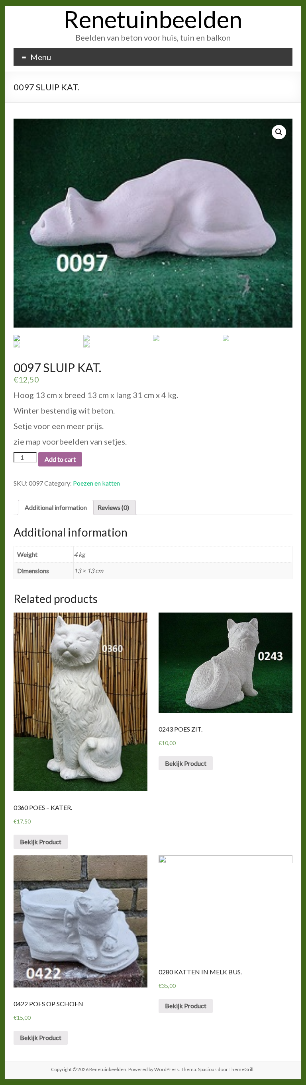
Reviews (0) (113, 507)
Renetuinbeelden (152, 19)
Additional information (56, 507)
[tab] (56, 507)
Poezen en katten (96, 483)
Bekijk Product (40, 841)
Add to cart (60, 459)
